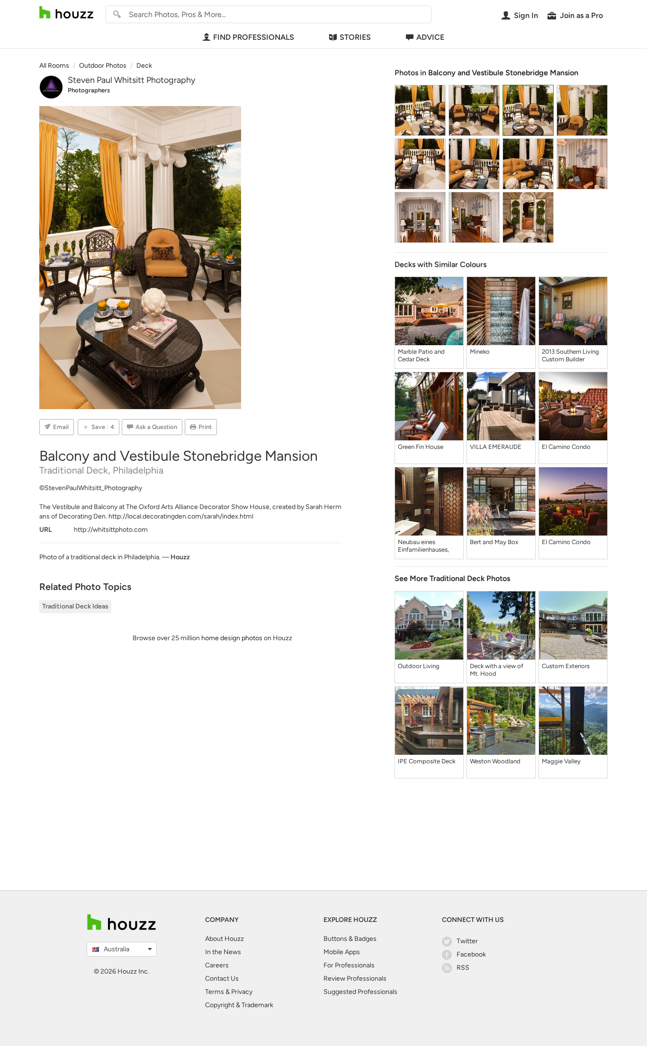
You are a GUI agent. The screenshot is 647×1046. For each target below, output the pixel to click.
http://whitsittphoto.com (111, 530)
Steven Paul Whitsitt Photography (131, 80)
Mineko (480, 351)
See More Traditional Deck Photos (452, 578)
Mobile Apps (342, 952)
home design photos (231, 638)
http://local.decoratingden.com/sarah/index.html (180, 516)
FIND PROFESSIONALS (253, 37)
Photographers (89, 90)
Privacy (241, 992)
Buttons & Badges (350, 939)
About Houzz (224, 939)
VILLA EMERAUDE (495, 446)
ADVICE (430, 37)
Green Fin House (420, 446)
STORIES (355, 37)
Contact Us (222, 978)
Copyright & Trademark (239, 1005)
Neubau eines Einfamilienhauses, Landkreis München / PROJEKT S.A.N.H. (426, 546)
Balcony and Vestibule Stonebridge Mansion (503, 72)
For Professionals (349, 965)
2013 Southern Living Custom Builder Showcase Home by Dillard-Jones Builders (572, 355)
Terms (214, 992)
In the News (223, 952)
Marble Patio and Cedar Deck (421, 355)
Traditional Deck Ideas (75, 606)
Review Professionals (355, 978)
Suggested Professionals (360, 992)
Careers (217, 965)
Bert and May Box (494, 541)
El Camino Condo (566, 446)
